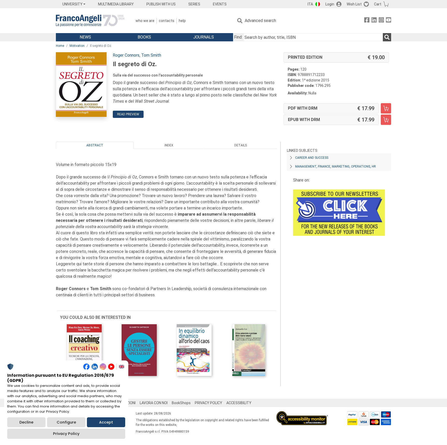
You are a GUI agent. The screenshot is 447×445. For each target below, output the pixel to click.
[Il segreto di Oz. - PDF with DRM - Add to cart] (386, 108)
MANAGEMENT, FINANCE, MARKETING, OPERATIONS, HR (335, 166)
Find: (238, 37)
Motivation (77, 46)
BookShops (181, 403)
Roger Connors (126, 55)
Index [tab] (169, 145)
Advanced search (260, 20)
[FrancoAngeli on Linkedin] (374, 20)
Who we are (145, 21)
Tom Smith (151, 55)
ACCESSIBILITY (238, 403)
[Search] (387, 37)
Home (60, 46)
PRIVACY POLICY (208, 403)
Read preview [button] (128, 114)
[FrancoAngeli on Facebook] (366, 20)
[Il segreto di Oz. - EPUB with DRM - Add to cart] (386, 120)
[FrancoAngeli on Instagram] (381, 20)
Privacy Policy (66, 433)
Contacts (166, 21)
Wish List (354, 4)
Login (329, 4)
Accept (106, 422)
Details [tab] (240, 145)
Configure (66, 422)
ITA (310, 4)
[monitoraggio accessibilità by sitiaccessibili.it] (302, 414)
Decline (26, 422)
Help (182, 21)
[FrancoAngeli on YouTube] (388, 20)
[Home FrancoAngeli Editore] (90, 20)
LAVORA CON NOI (154, 403)
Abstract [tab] (94, 145)
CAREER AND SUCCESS (311, 158)
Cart (377, 4)
